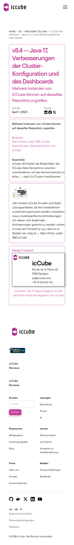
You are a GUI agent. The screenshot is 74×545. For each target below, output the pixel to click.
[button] (66, 7)
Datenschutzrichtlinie (20, 514)
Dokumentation (48, 435)
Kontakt (13, 476)
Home (12, 32)
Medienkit (45, 476)
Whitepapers (16, 435)
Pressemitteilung (36, 32)
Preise (43, 411)
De (20, 32)
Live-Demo (46, 442)
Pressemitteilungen (50, 470)
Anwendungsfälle (18, 442)
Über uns (14, 470)
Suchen (13, 398)
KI (41, 418)
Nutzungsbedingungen (21, 520)
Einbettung (46, 404)
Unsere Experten (18, 483)
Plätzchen (14, 527)
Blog (11, 448)
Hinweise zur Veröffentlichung (49, 450)
